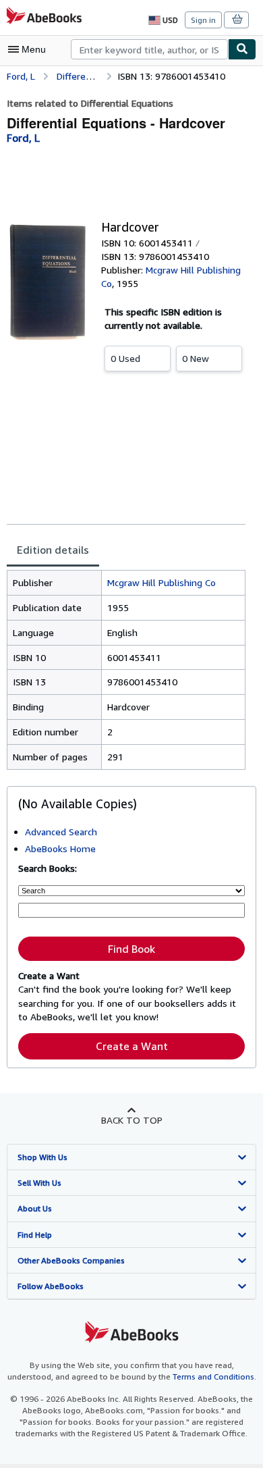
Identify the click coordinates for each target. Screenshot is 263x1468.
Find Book (131, 948)
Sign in (203, 20)
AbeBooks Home (60, 848)
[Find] (242, 49)
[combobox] (149, 49)
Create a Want (132, 1046)
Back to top (132, 1120)
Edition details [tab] (53, 549)
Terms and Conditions (213, 1376)
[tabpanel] (126, 670)
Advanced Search (61, 831)
